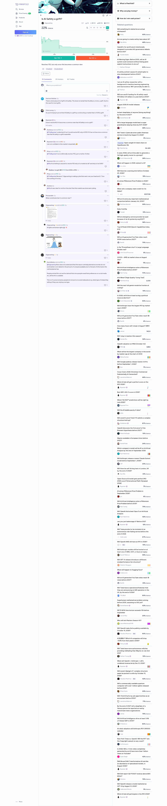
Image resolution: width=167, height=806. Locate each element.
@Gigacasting (51, 264)
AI (43, 69)
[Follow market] (103, 15)
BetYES (57, 58)
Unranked (49, 69)
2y (57, 98)
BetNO (91, 58)
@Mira (49, 163)
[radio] (91, 27)
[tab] (47, 79)
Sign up (25, 32)
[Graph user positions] (87, 27)
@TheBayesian (51, 132)
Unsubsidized (58, 69)
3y (65, 205)
